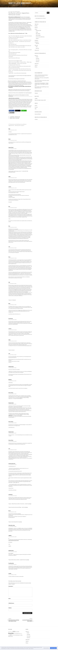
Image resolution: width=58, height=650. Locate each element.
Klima (37, 46)
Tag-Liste (36, 65)
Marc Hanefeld (37, 86)
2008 (11, 634)
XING (35, 108)
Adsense (11, 636)
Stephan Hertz (17, 11)
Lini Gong (36, 119)
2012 (9, 631)
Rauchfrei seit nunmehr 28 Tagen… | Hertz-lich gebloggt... (20, 507)
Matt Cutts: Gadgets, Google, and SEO (40, 100)
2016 (11, 631)
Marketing (37, 48)
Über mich (36, 55)
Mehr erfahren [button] (31, 648)
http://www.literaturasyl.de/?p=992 (14, 540)
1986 (21, 633)
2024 (18, 631)
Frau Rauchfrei (11, 563)
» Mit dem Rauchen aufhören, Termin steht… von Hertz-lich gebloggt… (22, 503)
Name (10, 598)
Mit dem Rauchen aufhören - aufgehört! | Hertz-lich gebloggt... (20, 559)
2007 (16, 631)
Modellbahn (36, 40)
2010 (9, 636)
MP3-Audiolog (38, 33)
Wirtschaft (36, 45)
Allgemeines (36, 24)
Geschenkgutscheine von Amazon (41, 18)
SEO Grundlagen (38, 35)
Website (10, 607)
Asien (20, 633)
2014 (14, 633)
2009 (14, 631)
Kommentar (11, 586)
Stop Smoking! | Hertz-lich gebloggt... (17, 521)
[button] (11, 110)
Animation (17, 633)
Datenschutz (36, 63)
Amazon (36, 105)
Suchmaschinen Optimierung (40, 36)
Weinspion (36, 93)
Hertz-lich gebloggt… (20, 3)
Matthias (10, 379)
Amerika (11, 633)
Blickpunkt (37, 43)
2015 (10, 631)
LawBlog (36, 98)
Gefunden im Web (38, 30)
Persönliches (22, 27)
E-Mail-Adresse (11, 603)
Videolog (37, 38)
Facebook (36, 107)
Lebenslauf (37, 58)
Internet (36, 29)
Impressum (37, 61)
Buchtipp (36, 25)
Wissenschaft (37, 50)
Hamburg (36, 27)
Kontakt (37, 56)
